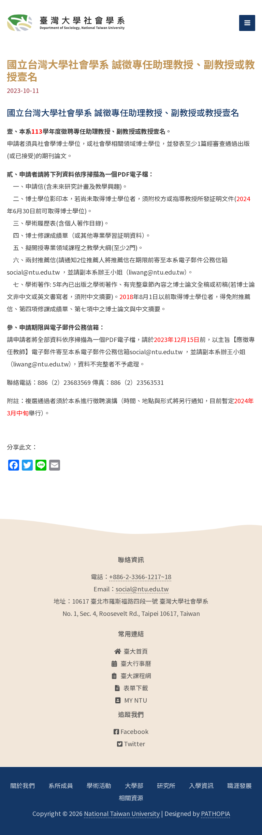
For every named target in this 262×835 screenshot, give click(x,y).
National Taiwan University (122, 813)
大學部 (134, 785)
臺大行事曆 (135, 663)
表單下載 (135, 687)
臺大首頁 (135, 650)
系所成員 (60, 785)
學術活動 (99, 785)
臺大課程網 (135, 675)
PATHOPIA (215, 813)
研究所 (166, 785)
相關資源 (131, 797)
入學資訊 (201, 785)
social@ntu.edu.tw (142, 588)
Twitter (133, 743)
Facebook (133, 731)
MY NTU (135, 699)
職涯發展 (239, 785)
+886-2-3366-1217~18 (140, 576)
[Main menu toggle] (247, 23)
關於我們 (22, 785)
